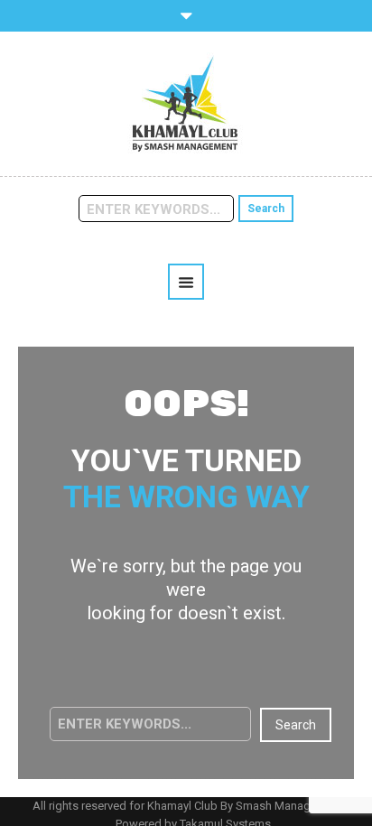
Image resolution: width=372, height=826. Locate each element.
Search (265, 208)
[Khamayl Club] (186, 103)
